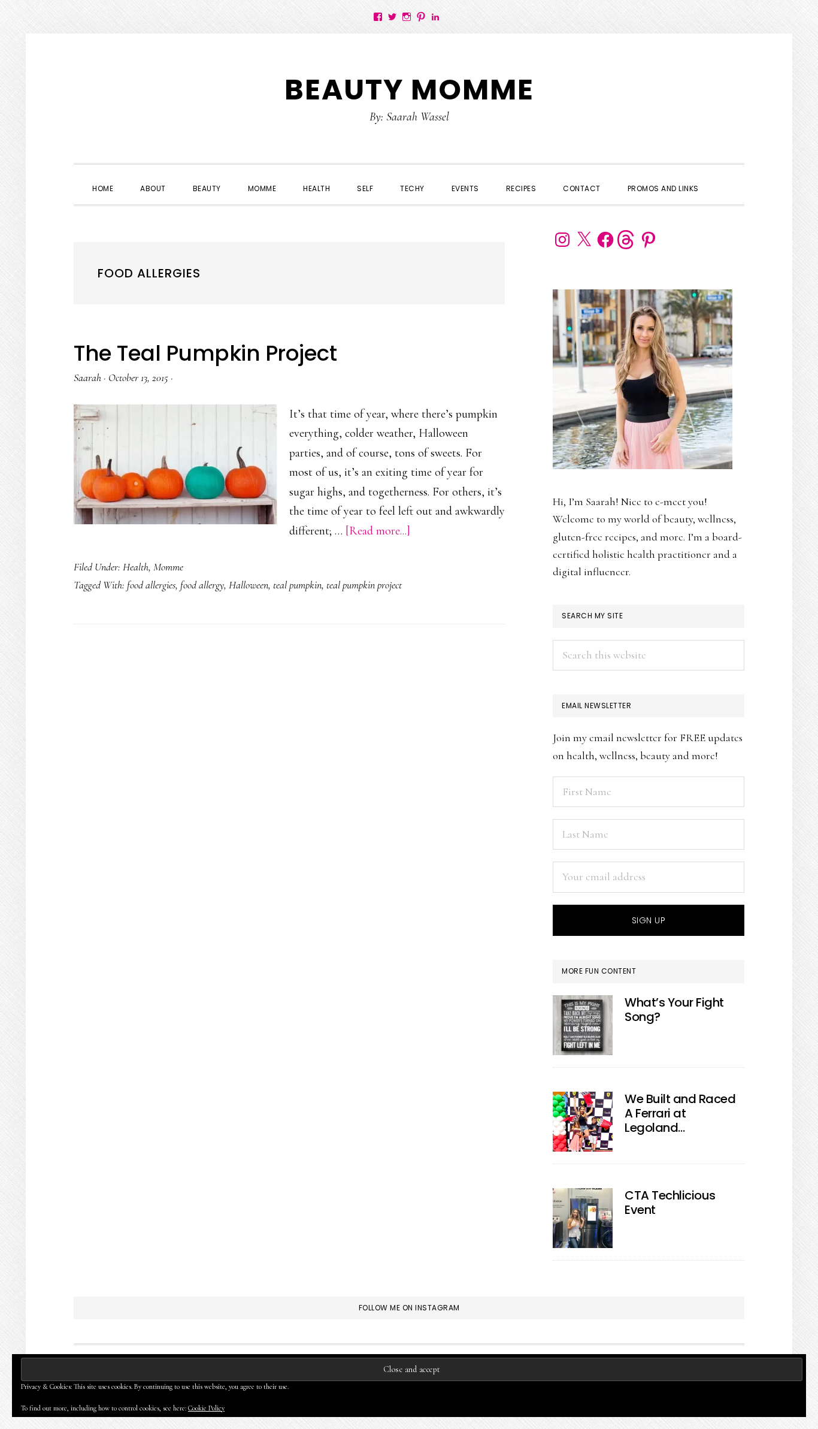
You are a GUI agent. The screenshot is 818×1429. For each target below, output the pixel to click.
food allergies (151, 584)
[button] (726, 178)
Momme (168, 566)
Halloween (248, 584)
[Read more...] (378, 531)
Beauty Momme (409, 90)
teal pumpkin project (364, 584)
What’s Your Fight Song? (674, 1009)
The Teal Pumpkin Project (205, 353)
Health (136, 566)
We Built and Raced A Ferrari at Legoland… (680, 1113)
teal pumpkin (297, 584)
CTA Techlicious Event (670, 1202)
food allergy (202, 584)
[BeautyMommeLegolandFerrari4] (583, 1122)
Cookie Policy (206, 1408)
